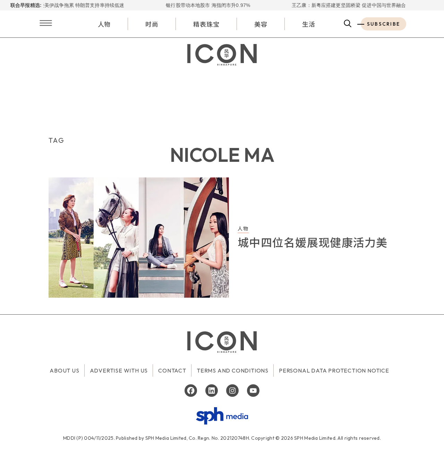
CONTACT (172, 370)
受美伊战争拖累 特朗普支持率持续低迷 (75, 5)
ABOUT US (64, 370)
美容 (260, 23)
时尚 (152, 23)
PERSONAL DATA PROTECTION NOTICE (334, 370)
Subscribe (383, 24)
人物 (104, 23)
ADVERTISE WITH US (119, 370)
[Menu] (46, 23)
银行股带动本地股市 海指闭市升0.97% (202, 5)
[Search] (347, 24)
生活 (308, 23)
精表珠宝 (206, 23)
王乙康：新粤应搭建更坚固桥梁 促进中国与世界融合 (343, 5)
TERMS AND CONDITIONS (232, 370)
